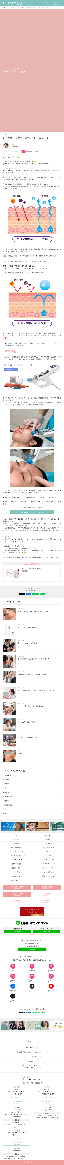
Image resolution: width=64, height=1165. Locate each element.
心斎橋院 (16, 1087)
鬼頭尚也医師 (7, 805)
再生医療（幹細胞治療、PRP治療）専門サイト (31, 1052)
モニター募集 (16, 872)
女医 (4, 788)
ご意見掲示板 (16, 876)
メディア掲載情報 (16, 847)
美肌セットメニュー (48, 856)
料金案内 (48, 839)
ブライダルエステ (48, 868)
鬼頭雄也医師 (7, 796)
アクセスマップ (17, 1097)
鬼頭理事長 (7, 775)
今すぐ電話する (17, 1102)
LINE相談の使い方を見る (31, 943)
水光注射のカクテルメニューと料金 (32, 512)
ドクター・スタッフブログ (15, 852)
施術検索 (55, 4)
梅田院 (16, 1128)
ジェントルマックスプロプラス (16, 856)
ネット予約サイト (31, 1047)
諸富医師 (6, 792)
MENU (60, 4)
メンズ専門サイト (31, 1061)
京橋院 (47, 1087)
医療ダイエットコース (16, 860)
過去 (4, 813)
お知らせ (48, 852)
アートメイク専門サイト (31, 1057)
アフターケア (48, 843)
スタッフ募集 (48, 872)
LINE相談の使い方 (16, 880)
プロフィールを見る (13, 151)
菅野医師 (6, 779)
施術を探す (48, 835)
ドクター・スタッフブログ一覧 (14, 771)
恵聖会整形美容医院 (48, 860)
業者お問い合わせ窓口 (48, 876)
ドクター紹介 (16, 843)
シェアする (29, 593)
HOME (16, 835)
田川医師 (6, 784)
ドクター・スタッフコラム (48, 847)
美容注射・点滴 (16, 868)
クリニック (16, 839)
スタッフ (6, 809)
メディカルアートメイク (48, 864)
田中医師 (6, 801)
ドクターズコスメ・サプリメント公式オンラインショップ (32, 1067)
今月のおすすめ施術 (16, 864)
